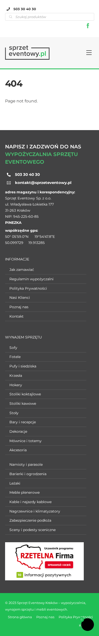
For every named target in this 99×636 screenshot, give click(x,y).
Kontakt (16, 316)
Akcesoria (18, 450)
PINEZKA (13, 222)
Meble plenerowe (24, 492)
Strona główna (20, 617)
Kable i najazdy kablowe (30, 502)
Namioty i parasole (26, 464)
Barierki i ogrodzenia (27, 474)
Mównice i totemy (25, 441)
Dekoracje (18, 431)
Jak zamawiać (21, 269)
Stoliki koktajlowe (25, 394)
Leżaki (14, 483)
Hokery (15, 385)
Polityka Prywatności (28, 288)
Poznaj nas (18, 307)
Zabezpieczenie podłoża (30, 520)
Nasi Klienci (19, 297)
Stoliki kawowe (22, 403)
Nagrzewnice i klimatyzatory (34, 511)
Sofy (13, 347)
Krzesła (15, 375)
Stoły (14, 413)
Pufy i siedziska (22, 366)
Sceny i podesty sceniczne (32, 530)
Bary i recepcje (22, 422)
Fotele (15, 356)
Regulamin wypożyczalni (31, 279)
